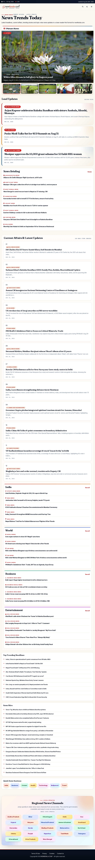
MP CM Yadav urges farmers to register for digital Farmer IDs (26, 726)
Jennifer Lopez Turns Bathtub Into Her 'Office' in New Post (25, 768)
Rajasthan (47, 833)
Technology (43, 785)
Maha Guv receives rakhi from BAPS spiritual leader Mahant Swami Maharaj (31, 743)
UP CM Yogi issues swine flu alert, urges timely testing (23, 722)
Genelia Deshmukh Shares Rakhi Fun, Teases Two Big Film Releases (28, 760)
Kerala (30, 828)
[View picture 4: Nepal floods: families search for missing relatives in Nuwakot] (65, 89)
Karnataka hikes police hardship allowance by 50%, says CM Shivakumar (30, 714)
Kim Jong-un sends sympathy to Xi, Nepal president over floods (27, 684)
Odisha (13, 833)
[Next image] (90, 57)
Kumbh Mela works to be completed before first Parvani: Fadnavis (27, 718)
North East (81, 828)
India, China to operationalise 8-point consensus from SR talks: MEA (28, 659)
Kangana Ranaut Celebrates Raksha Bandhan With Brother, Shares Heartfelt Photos (33, 751)
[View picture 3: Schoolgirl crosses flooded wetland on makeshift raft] (47, 89)
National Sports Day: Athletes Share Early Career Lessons (25, 680)
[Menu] (92, 7)
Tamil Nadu (64, 833)
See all (87, 487)
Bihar (30, 817)
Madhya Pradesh (47, 828)
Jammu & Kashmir (64, 822)
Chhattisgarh (47, 817)
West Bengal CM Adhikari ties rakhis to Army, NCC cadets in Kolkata (28, 739)
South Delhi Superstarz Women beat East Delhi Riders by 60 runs (27, 693)
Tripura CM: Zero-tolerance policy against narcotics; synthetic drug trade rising (32, 747)
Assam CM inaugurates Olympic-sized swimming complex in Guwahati (29, 735)
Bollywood (54, 785)
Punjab (30, 833)
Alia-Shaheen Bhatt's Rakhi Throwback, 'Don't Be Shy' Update (26, 672)
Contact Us (60, 853)
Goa (81, 817)
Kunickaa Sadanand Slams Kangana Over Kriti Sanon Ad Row (26, 772)
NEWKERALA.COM (46, 856)
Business (15, 785)
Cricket (24, 785)
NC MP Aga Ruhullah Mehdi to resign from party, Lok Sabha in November (29, 731)
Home (90, 172)
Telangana (81, 833)
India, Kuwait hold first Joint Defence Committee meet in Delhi (26, 689)
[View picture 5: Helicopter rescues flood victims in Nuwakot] (83, 89)
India (6, 785)
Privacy (44, 853)
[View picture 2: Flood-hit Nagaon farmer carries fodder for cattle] (29, 89)
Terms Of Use (35, 853)
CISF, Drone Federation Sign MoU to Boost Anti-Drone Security (26, 697)
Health (33, 785)
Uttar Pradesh (30, 839)
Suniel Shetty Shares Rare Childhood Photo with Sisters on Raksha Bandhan (30, 756)
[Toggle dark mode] (87, 7)
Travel (64, 785)
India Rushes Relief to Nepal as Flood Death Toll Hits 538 (24, 663)
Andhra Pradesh (13, 817)
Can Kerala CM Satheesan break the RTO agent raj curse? (25, 676)
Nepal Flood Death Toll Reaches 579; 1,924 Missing (23, 668)
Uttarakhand (13, 839)
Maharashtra (64, 828)
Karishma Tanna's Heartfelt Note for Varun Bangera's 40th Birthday (28, 764)
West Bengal (47, 839)
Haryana (30, 822)
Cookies (51, 853)
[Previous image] (5, 57)
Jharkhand (82, 822)
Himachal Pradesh (47, 822)
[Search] (83, 7)
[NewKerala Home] (10, 7)
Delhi (64, 817)
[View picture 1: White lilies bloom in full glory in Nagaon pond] (11, 89)
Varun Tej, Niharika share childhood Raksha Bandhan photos (26, 709)
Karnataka (13, 828)
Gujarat (13, 822)
